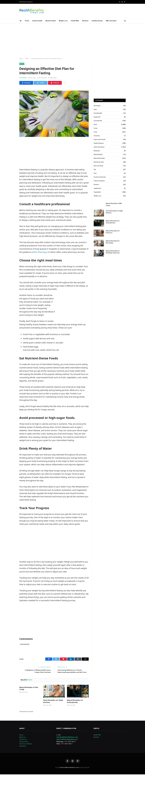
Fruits (95, 132)
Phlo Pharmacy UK (41, 252)
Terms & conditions (25, 744)
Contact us (23, 739)
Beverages (97, 105)
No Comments (43, 77)
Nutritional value (99, 162)
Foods (95, 128)
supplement (97, 188)
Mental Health (50, 21)
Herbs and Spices (99, 147)
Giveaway (97, 135)
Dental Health (37, 21)
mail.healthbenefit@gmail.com (67, 739)
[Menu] (21, 20)
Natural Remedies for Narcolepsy (113, 242)
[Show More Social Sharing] (64, 83)
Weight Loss (63, 21)
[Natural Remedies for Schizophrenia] (78, 691)
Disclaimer (22, 746)
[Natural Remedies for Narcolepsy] (99, 243)
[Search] (125, 21)
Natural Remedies (99, 158)
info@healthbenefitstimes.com (67, 737)
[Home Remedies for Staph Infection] (54, 691)
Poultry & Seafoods (100, 177)
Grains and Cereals (99, 139)
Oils (95, 169)
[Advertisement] (72, 40)
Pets (95, 173)
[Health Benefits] (31, 11)
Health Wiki (75, 21)
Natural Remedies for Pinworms (113, 232)
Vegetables (97, 192)
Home (27, 21)
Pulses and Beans (99, 181)
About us (22, 737)
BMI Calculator (111, 21)
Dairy (95, 109)
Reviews (96, 184)
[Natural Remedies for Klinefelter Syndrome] (99, 253)
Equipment (97, 117)
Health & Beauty (99, 143)
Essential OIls (98, 120)
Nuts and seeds (98, 166)
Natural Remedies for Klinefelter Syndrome (113, 252)
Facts (21, 63)
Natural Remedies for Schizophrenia (75, 701)
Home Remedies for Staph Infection (53, 701)
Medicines (97, 151)
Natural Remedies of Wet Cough (28, 688)
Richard (24, 77)
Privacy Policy (23, 741)
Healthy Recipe (97, 21)
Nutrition (85, 21)
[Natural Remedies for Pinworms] (99, 233)
